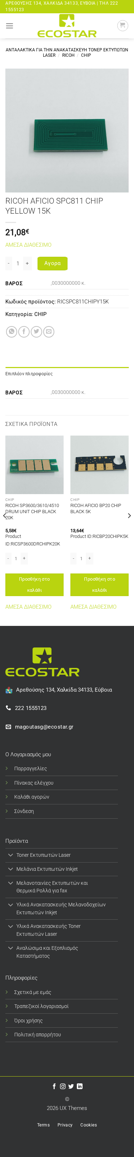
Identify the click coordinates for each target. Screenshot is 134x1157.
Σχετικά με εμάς (32, 992)
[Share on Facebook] (24, 332)
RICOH (68, 55)
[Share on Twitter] (36, 332)
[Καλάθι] (122, 25)
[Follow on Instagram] (63, 1087)
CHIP (86, 55)
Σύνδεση (24, 811)
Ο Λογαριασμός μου (28, 754)
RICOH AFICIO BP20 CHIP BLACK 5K (95, 508)
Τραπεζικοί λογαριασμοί (41, 1006)
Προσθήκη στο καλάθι (34, 584)
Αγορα (52, 263)
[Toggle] (10, 856)
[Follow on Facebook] (54, 1087)
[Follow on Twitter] (71, 1087)
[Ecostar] (67, 25)
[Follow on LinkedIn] (80, 1087)
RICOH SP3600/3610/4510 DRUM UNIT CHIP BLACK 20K (32, 511)
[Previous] (5, 530)
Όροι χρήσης (28, 1020)
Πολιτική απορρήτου (37, 1034)
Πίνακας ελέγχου (34, 783)
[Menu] (9, 25)
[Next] (129, 530)
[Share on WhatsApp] (12, 332)
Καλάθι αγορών (31, 797)
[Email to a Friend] (49, 332)
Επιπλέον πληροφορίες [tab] (29, 373)
